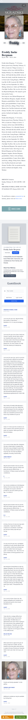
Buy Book (15, 252)
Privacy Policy (10, 713)
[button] (14, 670)
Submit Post (14, 301)
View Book (7, 252)
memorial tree (20, 196)
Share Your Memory (10, 275)
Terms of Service (18, 713)
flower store (19, 198)
